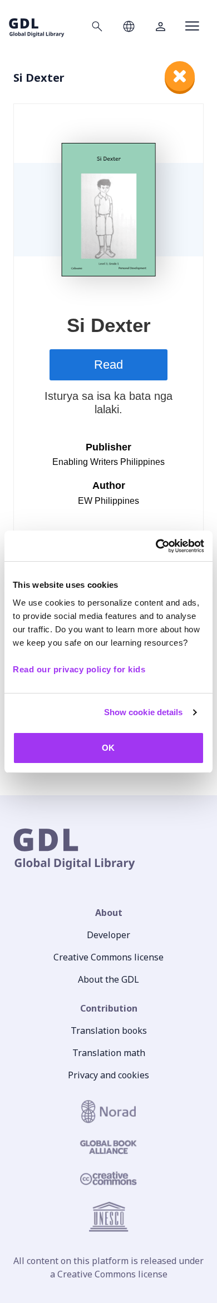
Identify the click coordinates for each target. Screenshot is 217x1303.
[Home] (37, 25)
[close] (180, 76)
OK (108, 747)
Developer (108, 935)
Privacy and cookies (108, 1075)
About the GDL (108, 979)
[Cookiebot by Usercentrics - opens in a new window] (156, 546)
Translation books (109, 1030)
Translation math (108, 1053)
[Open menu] (192, 26)
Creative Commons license (108, 957)
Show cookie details (143, 712)
